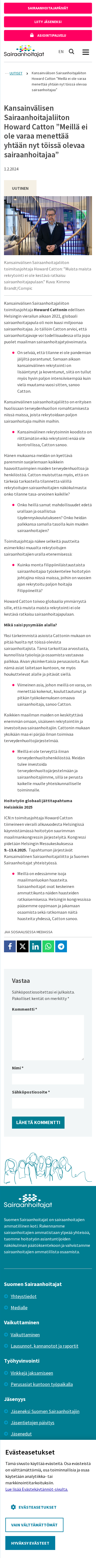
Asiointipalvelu (51, 35)
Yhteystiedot (24, 1296)
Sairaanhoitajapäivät (48, 8)
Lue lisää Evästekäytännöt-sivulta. (36, 1489)
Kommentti (24, 1009)
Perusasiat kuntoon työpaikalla (42, 1384)
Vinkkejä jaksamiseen (32, 1373)
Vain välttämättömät (34, 1524)
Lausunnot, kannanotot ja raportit (44, 1346)
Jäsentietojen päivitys (32, 1422)
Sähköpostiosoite (31, 1092)
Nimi (17, 1067)
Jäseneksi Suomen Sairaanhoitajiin (45, 1411)
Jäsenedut (21, 1434)
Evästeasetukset (38, 1507)
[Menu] (85, 51)
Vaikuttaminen (25, 1335)
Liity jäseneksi (48, 21)
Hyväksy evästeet (30, 1543)
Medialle (19, 1307)
